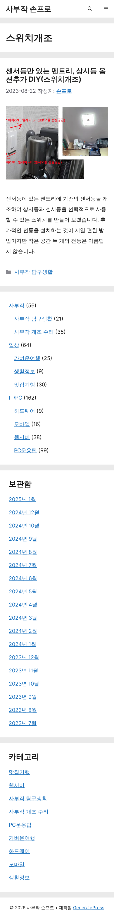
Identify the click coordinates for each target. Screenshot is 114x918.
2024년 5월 (23, 591)
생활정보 (24, 371)
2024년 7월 (23, 565)
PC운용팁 (25, 450)
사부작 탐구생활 (33, 272)
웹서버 (22, 437)
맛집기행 (24, 384)
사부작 (17, 305)
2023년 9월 (23, 697)
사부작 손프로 (28, 8)
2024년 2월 (23, 631)
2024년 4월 (23, 605)
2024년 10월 (24, 526)
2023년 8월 (23, 710)
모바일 (22, 424)
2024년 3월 (23, 618)
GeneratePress (88, 907)
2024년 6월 (23, 578)
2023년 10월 (24, 684)
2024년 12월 (24, 512)
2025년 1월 (22, 499)
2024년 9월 (23, 539)
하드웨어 (24, 411)
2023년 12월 (24, 657)
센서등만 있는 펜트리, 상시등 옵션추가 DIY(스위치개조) (56, 74)
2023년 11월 (23, 670)
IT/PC (15, 398)
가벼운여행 (27, 358)
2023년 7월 (23, 723)
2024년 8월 (23, 552)
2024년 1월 (22, 644)
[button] (90, 9)
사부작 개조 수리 (34, 332)
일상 (14, 345)
